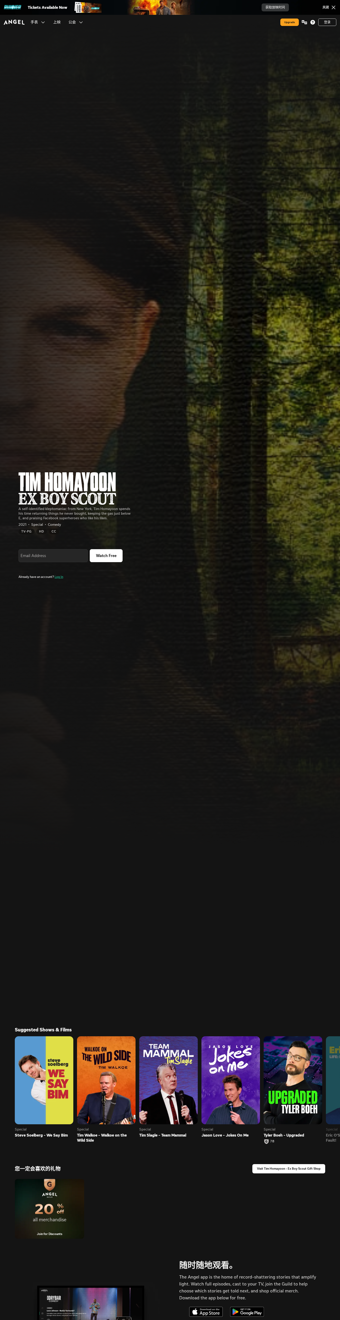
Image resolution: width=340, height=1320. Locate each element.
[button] (43, 22)
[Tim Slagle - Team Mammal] (168, 1080)
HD (41, 531)
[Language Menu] (304, 22)
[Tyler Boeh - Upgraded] (293, 1080)
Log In (59, 577)
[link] (56, 22)
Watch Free (106, 555)
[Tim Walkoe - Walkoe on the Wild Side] (106, 1080)
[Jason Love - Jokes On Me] (230, 1080)
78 (272, 1141)
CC (54, 531)
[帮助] (312, 22)
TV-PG (26, 531)
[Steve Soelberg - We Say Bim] (44, 1080)
